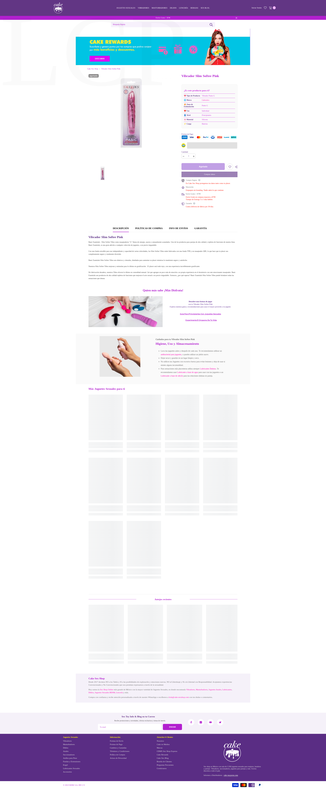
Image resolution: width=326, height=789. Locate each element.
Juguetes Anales (215, 690)
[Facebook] (191, 722)
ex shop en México (211, 767)
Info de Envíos (178, 228)
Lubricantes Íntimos (208, 369)
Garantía (200, 228)
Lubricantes (227, 690)
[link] (120, 356)
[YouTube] (210, 722)
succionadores (225, 769)
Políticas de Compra (149, 228)
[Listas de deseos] (265, 7)
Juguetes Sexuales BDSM (105, 693)
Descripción (121, 228)
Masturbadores (202, 690)
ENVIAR (172, 727)
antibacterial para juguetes (171, 354)
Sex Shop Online (106, 690)
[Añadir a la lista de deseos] (230, 167)
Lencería (119, 693)
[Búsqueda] (211, 24)
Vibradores (190, 690)
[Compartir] (235, 167)
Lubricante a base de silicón (172, 376)
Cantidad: (184, 152)
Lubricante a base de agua (187, 372)
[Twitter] (220, 722)
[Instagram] (201, 722)
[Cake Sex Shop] (163, 47)
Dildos (91, 693)
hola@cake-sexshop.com (179, 697)
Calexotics (205, 100)
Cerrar (236, 18)
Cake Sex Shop (92, 69)
